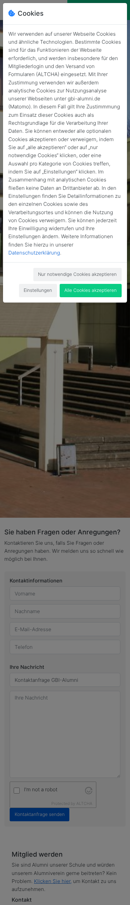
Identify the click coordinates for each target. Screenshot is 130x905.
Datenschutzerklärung (34, 253)
